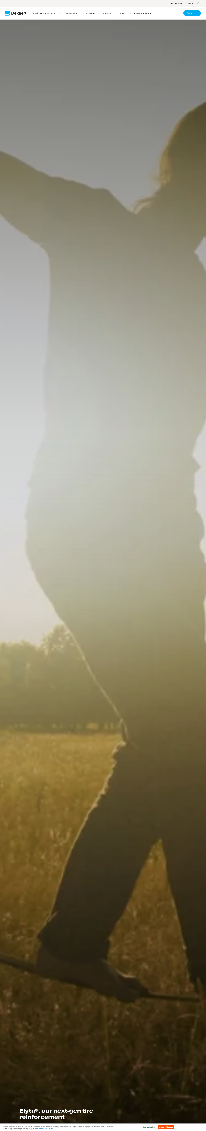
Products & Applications (44, 13)
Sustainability (70, 13)
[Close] (202, 1127)
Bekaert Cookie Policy (45, 1129)
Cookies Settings (149, 1127)
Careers (122, 13)
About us (107, 13)
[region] (103, 1127)
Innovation (90, 13)
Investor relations (142, 13)
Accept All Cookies (166, 1127)
